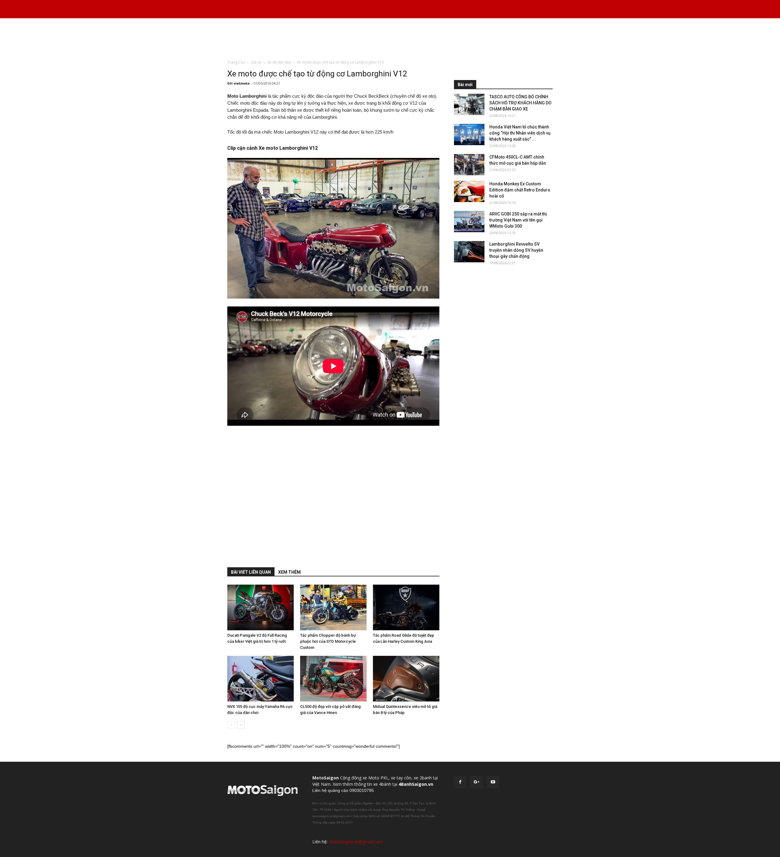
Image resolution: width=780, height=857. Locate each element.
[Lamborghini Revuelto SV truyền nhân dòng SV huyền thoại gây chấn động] (469, 251)
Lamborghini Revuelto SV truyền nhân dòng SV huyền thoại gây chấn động (516, 250)
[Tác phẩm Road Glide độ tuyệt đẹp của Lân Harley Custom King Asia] (406, 607)
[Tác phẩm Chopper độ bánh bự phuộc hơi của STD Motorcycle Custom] (333, 607)
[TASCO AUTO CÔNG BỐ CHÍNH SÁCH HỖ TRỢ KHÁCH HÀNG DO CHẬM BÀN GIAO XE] (469, 104)
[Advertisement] (390, 39)
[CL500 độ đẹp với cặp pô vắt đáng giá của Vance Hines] (333, 678)
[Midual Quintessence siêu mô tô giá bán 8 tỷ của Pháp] (406, 678)
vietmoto (242, 83)
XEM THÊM (289, 572)
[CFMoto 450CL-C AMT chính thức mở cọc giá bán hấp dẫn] (469, 164)
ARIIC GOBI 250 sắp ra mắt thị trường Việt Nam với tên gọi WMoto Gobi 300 (518, 220)
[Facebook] (460, 782)
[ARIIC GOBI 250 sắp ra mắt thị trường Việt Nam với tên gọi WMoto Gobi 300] (469, 221)
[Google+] (476, 782)
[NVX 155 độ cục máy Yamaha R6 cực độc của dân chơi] (260, 678)
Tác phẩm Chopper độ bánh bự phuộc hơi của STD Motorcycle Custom (328, 641)
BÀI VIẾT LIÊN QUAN (251, 572)
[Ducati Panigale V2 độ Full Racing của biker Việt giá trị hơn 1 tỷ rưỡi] (260, 607)
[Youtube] (493, 782)
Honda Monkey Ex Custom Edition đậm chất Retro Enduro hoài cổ (519, 189)
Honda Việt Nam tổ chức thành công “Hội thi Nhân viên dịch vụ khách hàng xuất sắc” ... (520, 133)
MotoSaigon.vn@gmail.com (356, 842)
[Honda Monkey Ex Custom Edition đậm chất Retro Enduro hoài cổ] (469, 191)
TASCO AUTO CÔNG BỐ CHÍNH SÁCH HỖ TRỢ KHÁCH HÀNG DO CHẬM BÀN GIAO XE (520, 102)
